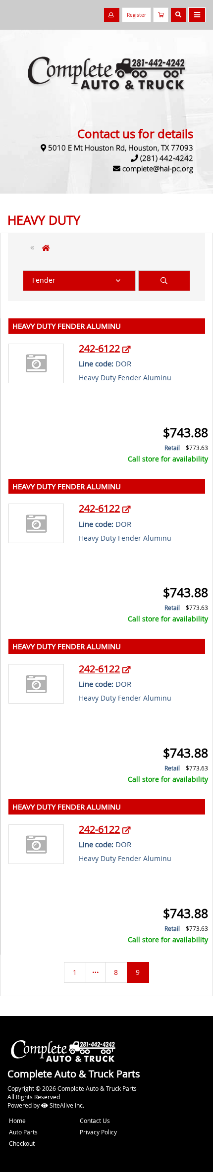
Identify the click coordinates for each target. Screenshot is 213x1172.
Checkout (22, 1143)
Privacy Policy (98, 1132)
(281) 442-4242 (166, 158)
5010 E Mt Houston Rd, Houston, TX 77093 (120, 148)
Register (136, 15)
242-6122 (99, 348)
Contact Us (95, 1120)
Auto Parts (23, 1132)
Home (17, 1120)
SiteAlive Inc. (66, 1105)
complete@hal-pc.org (157, 168)
